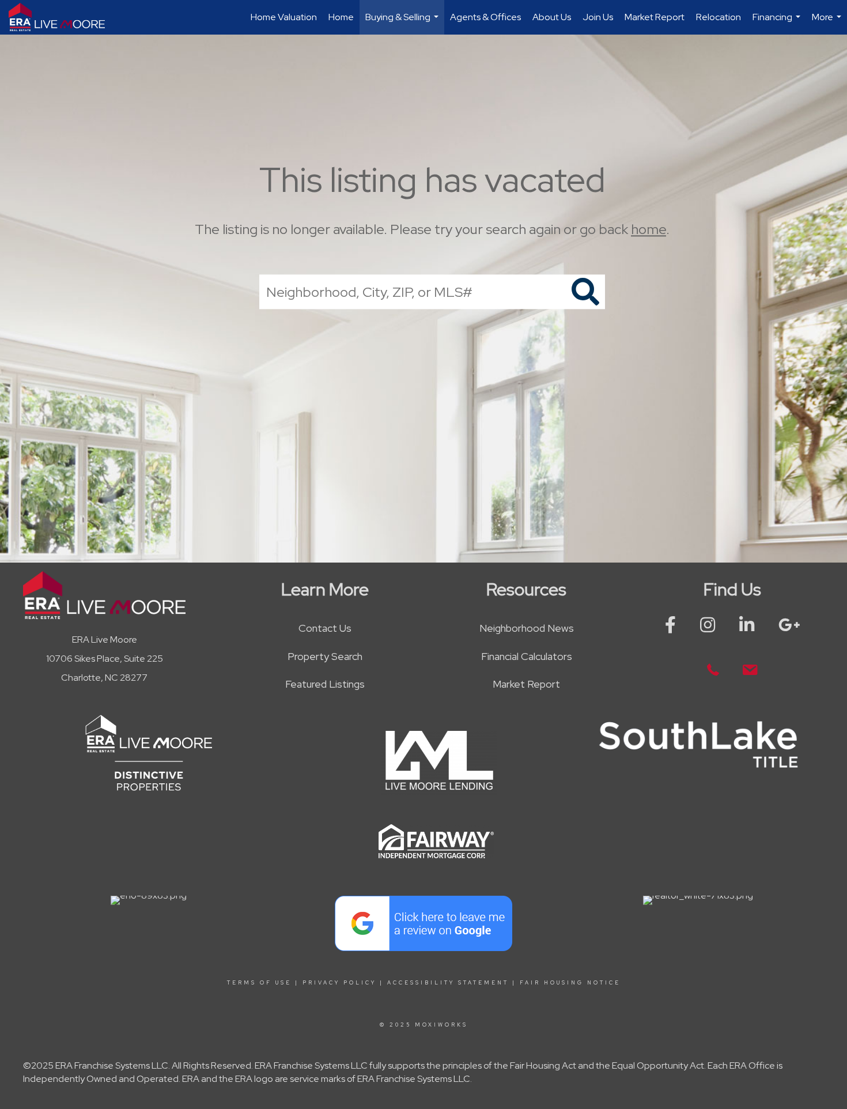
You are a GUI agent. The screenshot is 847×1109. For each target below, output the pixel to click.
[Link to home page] (62, 17)
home (648, 229)
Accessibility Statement (448, 982)
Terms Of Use (259, 982)
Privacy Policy (339, 982)
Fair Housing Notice (570, 982)
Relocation (718, 17)
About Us (551, 17)
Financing (778, 23)
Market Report (655, 17)
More (828, 23)
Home (341, 17)
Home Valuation (284, 17)
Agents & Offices (485, 17)
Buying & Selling (403, 23)
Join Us (598, 17)
